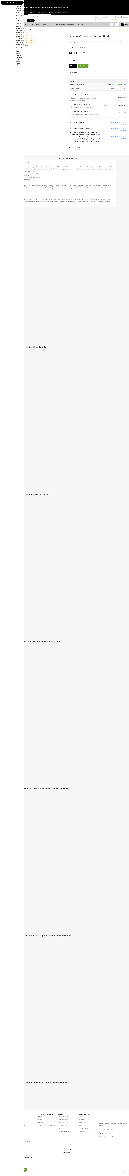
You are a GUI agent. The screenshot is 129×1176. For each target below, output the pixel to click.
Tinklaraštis (41, 1122)
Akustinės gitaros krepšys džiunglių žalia (27, 347)
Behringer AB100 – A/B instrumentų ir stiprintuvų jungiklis (35, 641)
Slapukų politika (62, 1125)
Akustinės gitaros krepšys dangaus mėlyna (28, 494)
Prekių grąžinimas (63, 1119)
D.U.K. (60, 1128)
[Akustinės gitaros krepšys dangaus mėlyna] (67, 425)
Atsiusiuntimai (83, 1122)
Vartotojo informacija (85, 1128)
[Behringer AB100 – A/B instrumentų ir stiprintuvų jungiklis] (67, 572)
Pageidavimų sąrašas (85, 1131)
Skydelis (81, 1116)
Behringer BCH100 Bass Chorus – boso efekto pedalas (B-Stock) (38, 788)
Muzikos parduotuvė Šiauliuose (46, 1125)
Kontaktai (40, 1119)
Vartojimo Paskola (63, 1131)
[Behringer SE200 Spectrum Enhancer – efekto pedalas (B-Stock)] (67, 1013)
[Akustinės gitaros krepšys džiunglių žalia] (67, 278)
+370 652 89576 (99, 19)
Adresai (81, 1125)
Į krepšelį (73, 66)
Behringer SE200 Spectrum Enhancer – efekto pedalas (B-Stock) (38, 1082)
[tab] (60, 158)
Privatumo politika (63, 1122)
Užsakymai (82, 1119)
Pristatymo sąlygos (63, 1116)
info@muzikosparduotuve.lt (109, 1137)
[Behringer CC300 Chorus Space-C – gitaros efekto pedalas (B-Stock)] (67, 866)
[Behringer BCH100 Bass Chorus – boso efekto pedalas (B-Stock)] (67, 719)
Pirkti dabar (83, 66)
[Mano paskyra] (111, 24)
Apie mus (40, 1116)
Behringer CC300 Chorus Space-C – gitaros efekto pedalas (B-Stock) (40, 935)
